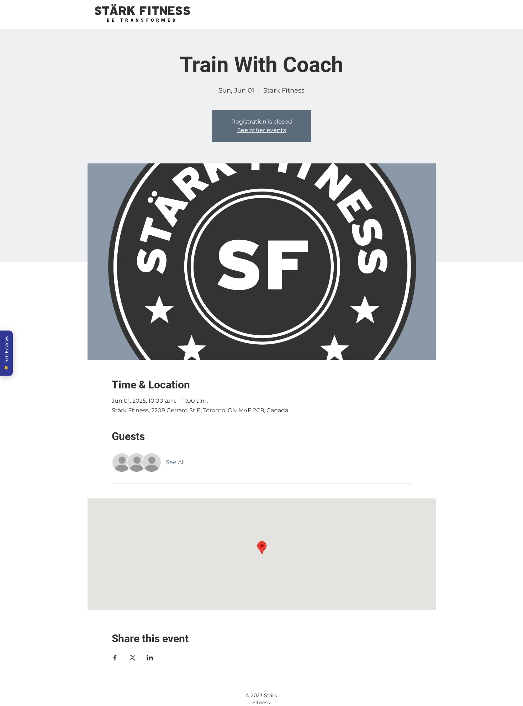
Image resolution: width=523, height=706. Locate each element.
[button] (142, 11)
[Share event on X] (132, 657)
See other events (261, 130)
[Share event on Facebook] (115, 657)
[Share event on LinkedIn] (150, 657)
